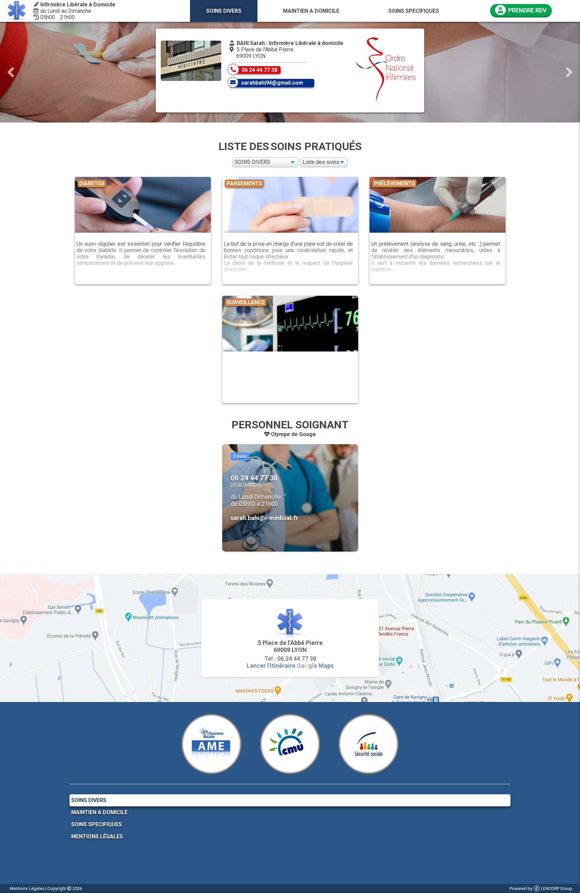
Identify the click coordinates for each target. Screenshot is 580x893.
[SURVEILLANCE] (290, 406)
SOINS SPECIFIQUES (96, 824)
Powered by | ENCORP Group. (541, 888)
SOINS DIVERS (88, 800)
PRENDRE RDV (527, 10)
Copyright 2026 (64, 888)
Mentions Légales (97, 836)
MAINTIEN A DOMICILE (99, 812)
